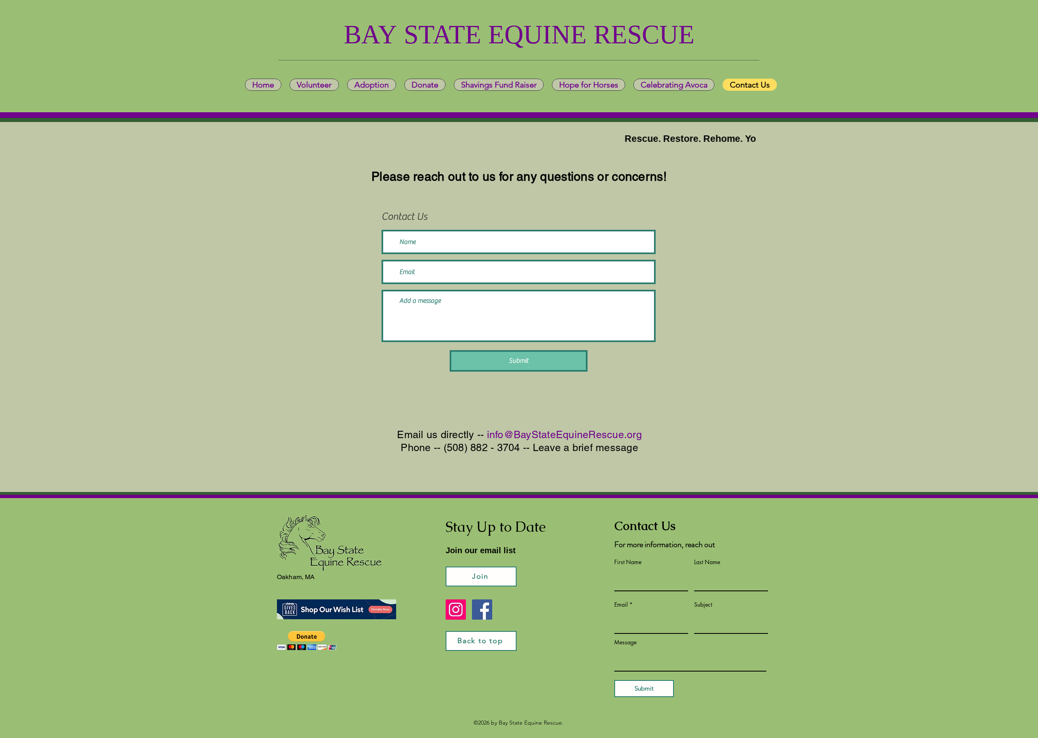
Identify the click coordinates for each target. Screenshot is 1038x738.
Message (625, 642)
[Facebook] (482, 609)
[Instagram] (456, 609)
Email (621, 605)
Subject (703, 605)
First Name (627, 562)
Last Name (707, 562)
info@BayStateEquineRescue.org (564, 435)
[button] (307, 640)
